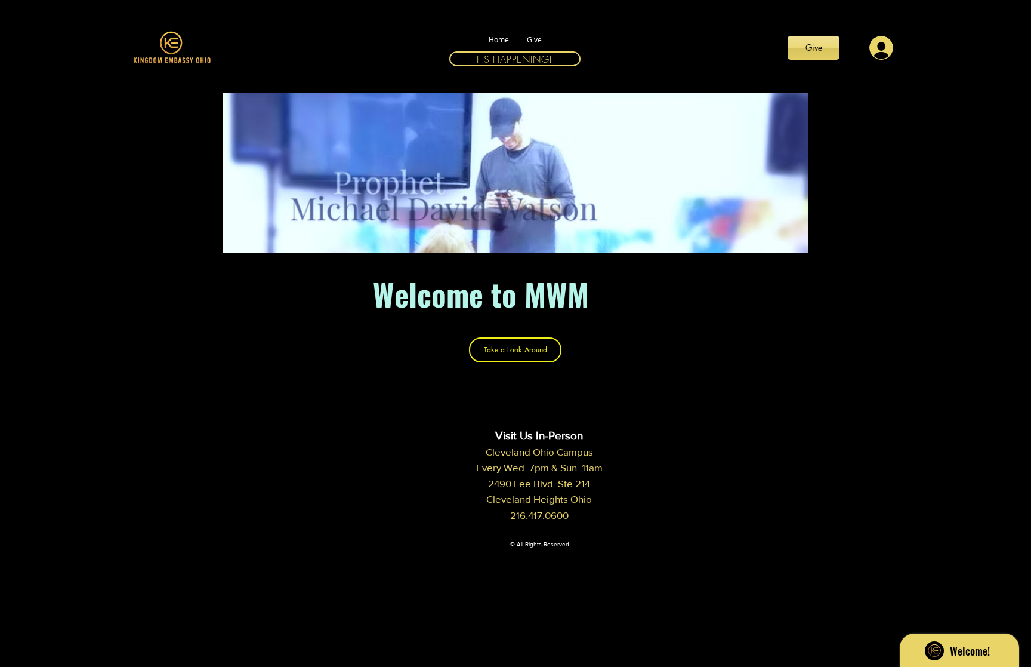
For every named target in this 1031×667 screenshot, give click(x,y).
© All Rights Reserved (539, 544)
